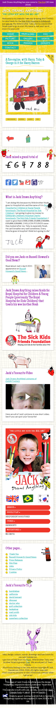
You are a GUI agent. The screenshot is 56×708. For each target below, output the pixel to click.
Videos (45, 38)
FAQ (45, 34)
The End (41, 2)
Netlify (42, 692)
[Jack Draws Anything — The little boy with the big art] (28, 491)
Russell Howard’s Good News (16, 269)
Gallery (28, 38)
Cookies (13, 572)
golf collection (15, 606)
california (13, 594)
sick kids (13, 615)
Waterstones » (14, 530)
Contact (10, 47)
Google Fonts (16, 692)
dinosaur (13, 600)
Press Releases (16, 560)
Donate (45, 43)
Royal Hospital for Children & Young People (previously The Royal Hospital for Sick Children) (27, 209)
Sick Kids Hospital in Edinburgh (36, 21)
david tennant (15, 597)
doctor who (14, 603)
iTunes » (11, 521)
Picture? (10, 38)
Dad (28, 662)
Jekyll (27, 692)
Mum (28, 659)
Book (10, 43)
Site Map (13, 563)
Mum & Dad (28, 34)
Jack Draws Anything (22, 10)
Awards (28, 43)
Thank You (14, 554)
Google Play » (13, 512)
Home (10, 34)
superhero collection (18, 618)
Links (11, 566)
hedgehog (13, 609)
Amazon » (11, 507)
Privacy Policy (15, 569)
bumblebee (14, 591)
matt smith (14, 612)
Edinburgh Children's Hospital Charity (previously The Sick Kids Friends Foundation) (26, 216)
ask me (9, 23)
